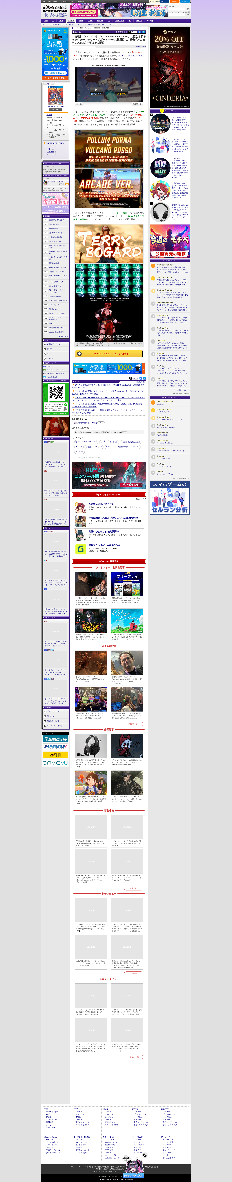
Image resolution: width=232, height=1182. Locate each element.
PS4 (103, 442)
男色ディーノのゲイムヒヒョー (58, 246)
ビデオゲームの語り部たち (58, 300)
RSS (43, 1)
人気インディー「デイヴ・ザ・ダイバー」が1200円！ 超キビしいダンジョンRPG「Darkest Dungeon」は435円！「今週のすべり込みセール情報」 (90, 879)
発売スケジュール (82, 1122)
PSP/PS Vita (166, 1109)
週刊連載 (49, 1122)
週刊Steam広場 (54, 263)
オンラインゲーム (53, 1112)
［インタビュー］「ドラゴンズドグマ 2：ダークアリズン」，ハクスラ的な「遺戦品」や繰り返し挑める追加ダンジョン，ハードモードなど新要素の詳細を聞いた (55, 701)
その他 (165, 1155)
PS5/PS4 (71, 21)
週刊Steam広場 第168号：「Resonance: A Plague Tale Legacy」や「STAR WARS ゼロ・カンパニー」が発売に (90, 679)
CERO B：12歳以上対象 (131, 442)
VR (109, 21)
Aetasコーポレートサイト (55, 725)
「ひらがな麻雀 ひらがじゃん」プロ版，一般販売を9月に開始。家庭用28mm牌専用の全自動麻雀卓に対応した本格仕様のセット (172, 345)
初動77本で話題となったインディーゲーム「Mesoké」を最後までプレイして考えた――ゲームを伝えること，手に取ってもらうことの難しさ (55, 611)
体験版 (48, 1117)
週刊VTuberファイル (56, 241)
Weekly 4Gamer (54, 224)
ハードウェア (119, 21)
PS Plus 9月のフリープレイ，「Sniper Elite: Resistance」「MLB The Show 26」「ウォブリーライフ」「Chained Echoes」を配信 (126, 600)
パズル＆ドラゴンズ (164, 466)
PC (53, 21)
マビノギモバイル (163, 458)
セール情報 (109, 1147)
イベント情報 (168, 1142)
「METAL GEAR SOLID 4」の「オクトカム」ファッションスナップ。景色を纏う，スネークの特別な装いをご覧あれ (55, 464)
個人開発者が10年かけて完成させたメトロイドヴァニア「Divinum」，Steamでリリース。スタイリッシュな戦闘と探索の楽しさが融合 (172, 307)
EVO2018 (136, 447)
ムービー (81, 24)
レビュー (45, 24)
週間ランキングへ (183, 390)
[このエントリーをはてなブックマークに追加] (143, 33)
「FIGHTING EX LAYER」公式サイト (111, 354)
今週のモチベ (53, 228)
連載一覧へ (64, 336)
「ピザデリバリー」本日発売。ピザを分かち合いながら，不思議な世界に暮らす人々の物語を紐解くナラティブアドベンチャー (127, 637)
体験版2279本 (62, 16)
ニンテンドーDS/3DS (82, 1137)
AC (130, 21)
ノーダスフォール (163, 412)
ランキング (185, 1)
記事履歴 (175, 1)
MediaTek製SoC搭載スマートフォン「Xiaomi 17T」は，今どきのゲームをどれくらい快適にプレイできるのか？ (90, 963)
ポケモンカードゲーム (165, 474)
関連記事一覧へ (141, 382)
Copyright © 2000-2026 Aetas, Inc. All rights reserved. (116, 1179)
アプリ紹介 (109, 1150)
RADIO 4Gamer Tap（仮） (57, 267)
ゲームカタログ (112, 24)
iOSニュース (109, 1139)
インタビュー (70, 24)
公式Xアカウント (54, 1)
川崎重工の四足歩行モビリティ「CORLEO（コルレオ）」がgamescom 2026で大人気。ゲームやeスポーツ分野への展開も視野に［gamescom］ (172, 282)
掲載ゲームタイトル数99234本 (55, 14)
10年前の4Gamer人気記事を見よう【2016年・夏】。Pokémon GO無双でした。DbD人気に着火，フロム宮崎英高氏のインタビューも (55, 522)
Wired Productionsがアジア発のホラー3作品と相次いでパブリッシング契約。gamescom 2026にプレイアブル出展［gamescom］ (126, 716)
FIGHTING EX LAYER (56, 106)
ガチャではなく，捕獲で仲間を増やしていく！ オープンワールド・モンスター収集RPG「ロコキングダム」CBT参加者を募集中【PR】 (91, 800)
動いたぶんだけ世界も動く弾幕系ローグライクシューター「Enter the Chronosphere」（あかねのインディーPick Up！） (127, 878)
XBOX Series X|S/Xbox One (55, 370)
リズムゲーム (168, 1153)
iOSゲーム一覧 (110, 1155)
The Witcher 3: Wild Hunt (165, 443)
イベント (110, 447)
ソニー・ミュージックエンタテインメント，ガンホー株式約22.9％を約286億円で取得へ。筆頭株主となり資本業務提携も (172, 295)
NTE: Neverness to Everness (166, 427)
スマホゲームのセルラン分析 (58, 252)
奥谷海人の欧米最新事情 (57, 220)
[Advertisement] (109, 1085)
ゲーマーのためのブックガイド (58, 277)
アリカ (49, 115)
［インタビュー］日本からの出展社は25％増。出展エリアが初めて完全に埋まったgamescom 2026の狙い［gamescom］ (55, 643)
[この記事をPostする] (129, 32)
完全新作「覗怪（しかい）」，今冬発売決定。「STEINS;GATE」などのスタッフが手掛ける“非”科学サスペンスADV (90, 637)
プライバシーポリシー (54, 711)
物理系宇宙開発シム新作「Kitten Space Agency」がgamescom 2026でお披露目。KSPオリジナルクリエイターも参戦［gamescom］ (127, 680)
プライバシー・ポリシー (117, 1176)
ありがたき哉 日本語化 (56, 313)
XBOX (61, 21)
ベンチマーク (139, 1153)
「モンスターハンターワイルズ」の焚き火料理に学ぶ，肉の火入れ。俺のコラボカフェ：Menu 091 (127, 843)
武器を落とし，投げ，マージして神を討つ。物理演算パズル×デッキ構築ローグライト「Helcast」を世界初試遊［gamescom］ (90, 716)
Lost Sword (160, 404)
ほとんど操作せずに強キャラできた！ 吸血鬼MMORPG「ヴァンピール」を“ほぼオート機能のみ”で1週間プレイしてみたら (55, 554)
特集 (48, 149)
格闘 (89, 447)
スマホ (90, 21)
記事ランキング (52, 1127)
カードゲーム (168, 1147)
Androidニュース (111, 1142)
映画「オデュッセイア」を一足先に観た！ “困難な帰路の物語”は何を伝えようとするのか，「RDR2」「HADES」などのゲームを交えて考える (55, 493)
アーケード (165, 1137)
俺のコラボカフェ (55, 286)
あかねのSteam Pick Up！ (57, 332)
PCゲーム (50, 366)
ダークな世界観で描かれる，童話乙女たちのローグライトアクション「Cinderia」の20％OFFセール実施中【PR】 (127, 762)
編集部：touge (141, 46)
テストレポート (140, 1142)
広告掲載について (53, 721)
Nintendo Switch (52, 377)
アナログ (139, 21)
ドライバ (50, 358)
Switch (81, 21)
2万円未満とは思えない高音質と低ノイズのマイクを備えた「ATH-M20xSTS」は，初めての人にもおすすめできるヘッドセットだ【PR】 (90, 763)
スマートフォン (109, 1137)
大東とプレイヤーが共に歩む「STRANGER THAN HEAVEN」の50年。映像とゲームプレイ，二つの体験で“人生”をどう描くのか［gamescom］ (127, 1047)
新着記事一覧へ (133, 724)
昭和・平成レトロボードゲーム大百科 (58, 291)
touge (123, 447)
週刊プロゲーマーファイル (58, 233)
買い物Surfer (53, 309)
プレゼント (51, 349)
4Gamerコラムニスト (56, 296)
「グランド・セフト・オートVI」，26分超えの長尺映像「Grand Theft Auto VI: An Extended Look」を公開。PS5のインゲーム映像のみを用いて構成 (91, 601)
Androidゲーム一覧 (112, 1158)
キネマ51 (52, 323)
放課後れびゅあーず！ (56, 327)
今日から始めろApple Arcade (58, 282)
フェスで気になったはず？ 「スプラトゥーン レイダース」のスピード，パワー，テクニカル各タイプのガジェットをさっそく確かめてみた (55, 583)
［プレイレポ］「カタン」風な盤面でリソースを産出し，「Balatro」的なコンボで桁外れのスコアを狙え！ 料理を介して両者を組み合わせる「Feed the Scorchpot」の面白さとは (127, 928)
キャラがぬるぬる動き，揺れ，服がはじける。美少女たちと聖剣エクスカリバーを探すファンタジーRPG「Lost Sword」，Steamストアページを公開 (172, 269)
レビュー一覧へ (133, 973)
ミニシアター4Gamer (56, 305)
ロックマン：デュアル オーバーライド (170, 451)
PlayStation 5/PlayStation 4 (55, 373)
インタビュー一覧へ (133, 1057)
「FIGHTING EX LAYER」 (131, 56)
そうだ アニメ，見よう (56, 271)
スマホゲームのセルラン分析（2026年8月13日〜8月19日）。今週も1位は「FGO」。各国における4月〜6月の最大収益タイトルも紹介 (172, 358)
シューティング (169, 1150)
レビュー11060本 (50, 16)
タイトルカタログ (82, 1125)
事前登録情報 (110, 1145)
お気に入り (164, 1)
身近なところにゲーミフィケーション (58, 318)
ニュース (50, 146)
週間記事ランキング (53, 344)
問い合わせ (80, 1)
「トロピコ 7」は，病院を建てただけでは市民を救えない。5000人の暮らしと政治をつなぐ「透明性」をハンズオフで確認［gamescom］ (172, 320)
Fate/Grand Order (162, 435)
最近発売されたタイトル (95, 24)
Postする (134, 32)
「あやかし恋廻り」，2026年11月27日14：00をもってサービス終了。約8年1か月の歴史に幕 (172, 332)
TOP (46, 21)
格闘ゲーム (167, 1145)
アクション (114, 442)
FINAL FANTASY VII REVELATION (169, 420)
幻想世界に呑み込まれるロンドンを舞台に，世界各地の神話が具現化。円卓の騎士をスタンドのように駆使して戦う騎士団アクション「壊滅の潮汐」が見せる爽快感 (127, 964)
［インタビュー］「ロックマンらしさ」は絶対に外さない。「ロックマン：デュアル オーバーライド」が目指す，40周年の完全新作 (55, 672)
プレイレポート (57, 24)
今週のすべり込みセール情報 (58, 258)
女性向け (100, 21)
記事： (61, 184)
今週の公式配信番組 (56, 237)
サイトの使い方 (68, 1)
